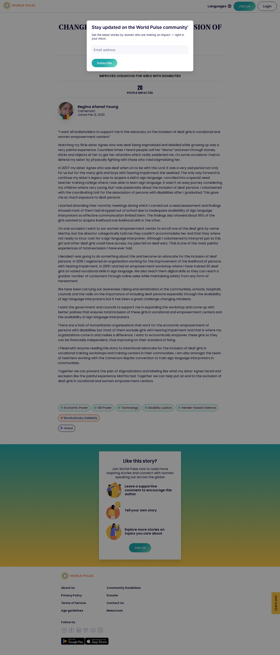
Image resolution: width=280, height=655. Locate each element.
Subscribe (104, 63)
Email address (104, 50)
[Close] (187, 26)
